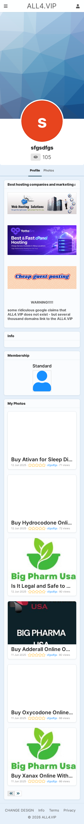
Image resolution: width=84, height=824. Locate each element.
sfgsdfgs (52, 465)
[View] (35, 157)
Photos (49, 170)
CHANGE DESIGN (19, 810)
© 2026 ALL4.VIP (42, 817)
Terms (54, 810)
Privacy (70, 810)
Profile (35, 170)
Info (41, 810)
